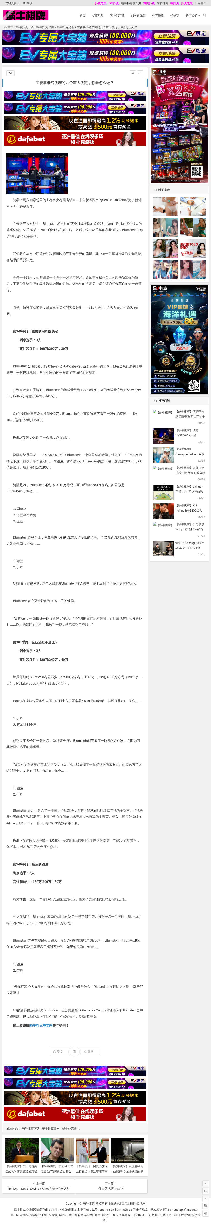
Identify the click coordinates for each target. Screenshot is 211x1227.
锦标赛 (174, 15)
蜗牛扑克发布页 (131, 3)
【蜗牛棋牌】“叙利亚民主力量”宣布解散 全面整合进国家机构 (57, 1171)
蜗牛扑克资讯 (65, 27)
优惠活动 (98, 15)
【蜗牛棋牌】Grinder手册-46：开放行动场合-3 (189, 492)
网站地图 (115, 1203)
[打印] (133, 73)
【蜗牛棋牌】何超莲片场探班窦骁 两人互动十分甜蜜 (190, 416)
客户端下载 (117, 15)
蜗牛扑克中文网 (41, 1025)
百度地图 (127, 1203)
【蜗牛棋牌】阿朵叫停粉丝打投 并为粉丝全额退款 (190, 473)
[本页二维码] (205, 1213)
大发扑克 (162, 3)
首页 (83, 15)
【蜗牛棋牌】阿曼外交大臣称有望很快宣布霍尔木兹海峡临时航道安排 (92, 1171)
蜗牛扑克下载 (25, 27)
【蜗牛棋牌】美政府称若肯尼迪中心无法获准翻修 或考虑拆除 (127, 1171)
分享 (90, 1051)
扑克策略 (158, 15)
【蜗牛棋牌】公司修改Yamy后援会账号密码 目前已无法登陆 (189, 529)
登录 (29, 3)
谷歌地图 (139, 1203)
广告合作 (200, 3)
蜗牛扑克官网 (45, 27)
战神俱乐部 (138, 15)
